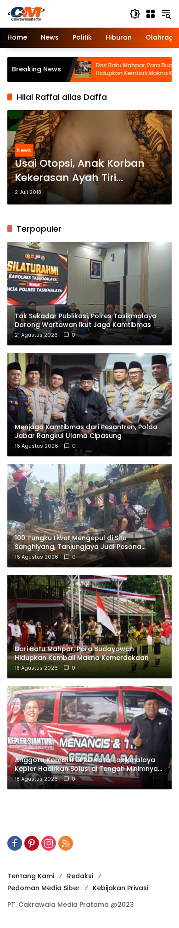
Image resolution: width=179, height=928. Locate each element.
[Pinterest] (31, 843)
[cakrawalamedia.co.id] (63, 13)
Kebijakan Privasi (120, 888)
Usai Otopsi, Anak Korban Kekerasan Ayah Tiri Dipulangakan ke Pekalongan (80, 171)
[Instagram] (48, 843)
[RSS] (65, 843)
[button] (134, 13)
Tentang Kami (30, 876)
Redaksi (80, 876)
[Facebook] (14, 843)
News (24, 150)
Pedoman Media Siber (43, 888)
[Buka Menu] (150, 13)
